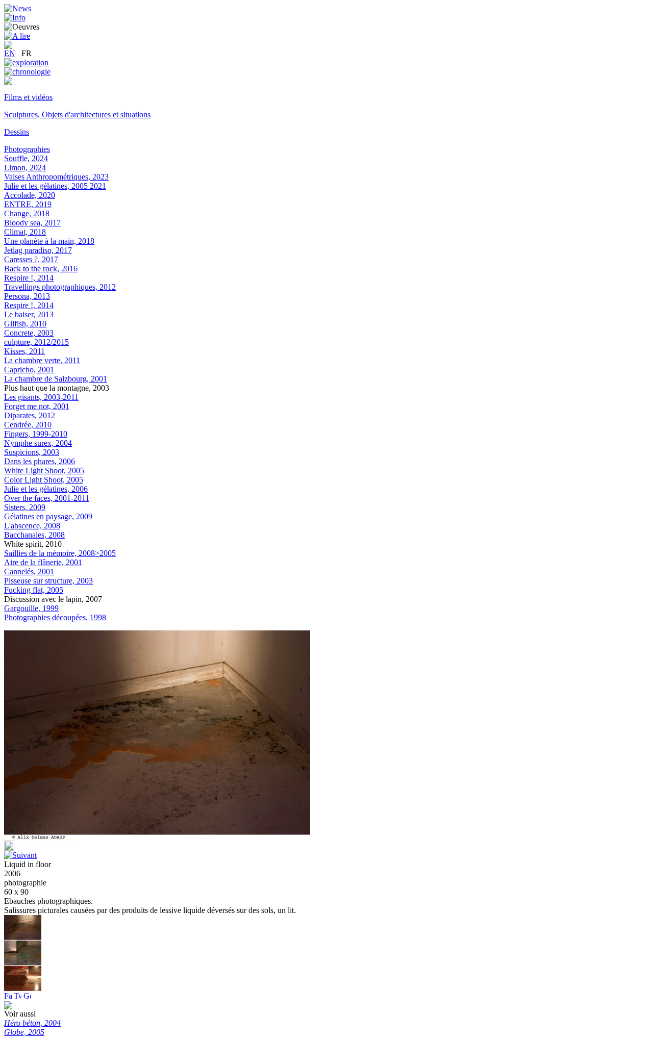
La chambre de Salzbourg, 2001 (55, 378)
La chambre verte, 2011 (42, 360)
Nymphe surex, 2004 (38, 443)
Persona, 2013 (27, 296)
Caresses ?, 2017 (31, 259)
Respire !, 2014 (29, 277)
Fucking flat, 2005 (33, 590)
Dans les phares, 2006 (39, 461)
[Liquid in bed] (22, 988)
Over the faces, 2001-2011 (46, 498)
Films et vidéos (28, 97)
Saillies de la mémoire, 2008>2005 (60, 553)
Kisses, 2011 (24, 351)
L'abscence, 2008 (32, 525)
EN (9, 53)
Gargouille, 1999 (31, 608)
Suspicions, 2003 (31, 452)
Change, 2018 (26, 213)
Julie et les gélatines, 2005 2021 (55, 186)
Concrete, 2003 (29, 332)
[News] (17, 8)
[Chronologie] (27, 71)
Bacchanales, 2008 (34, 534)
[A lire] (17, 36)
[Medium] (8, 82)
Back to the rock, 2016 (41, 268)
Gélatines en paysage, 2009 (48, 516)
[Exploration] (26, 62)
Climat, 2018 (25, 231)
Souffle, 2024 (26, 158)
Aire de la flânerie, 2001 (43, 562)
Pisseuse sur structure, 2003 (48, 580)
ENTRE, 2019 (28, 204)
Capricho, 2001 (29, 369)
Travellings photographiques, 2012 (60, 287)
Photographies (27, 149)
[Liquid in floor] (22, 963)
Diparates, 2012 (29, 415)
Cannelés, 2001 (29, 571)
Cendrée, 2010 (28, 424)
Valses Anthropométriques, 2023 (56, 176)
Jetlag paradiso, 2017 (38, 250)
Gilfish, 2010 (25, 323)
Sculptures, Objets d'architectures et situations (77, 114)
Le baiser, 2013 (29, 314)
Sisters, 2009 (24, 507)
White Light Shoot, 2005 (44, 470)
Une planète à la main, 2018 (49, 241)
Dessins (16, 132)
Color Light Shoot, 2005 (43, 479)
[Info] (15, 17)
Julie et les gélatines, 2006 (46, 489)
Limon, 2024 (25, 167)
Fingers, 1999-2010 (35, 433)
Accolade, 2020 (29, 195)
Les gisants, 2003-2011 (41, 397)
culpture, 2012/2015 (36, 342)
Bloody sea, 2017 (32, 222)
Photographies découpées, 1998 (55, 617)
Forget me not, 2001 (36, 406)
